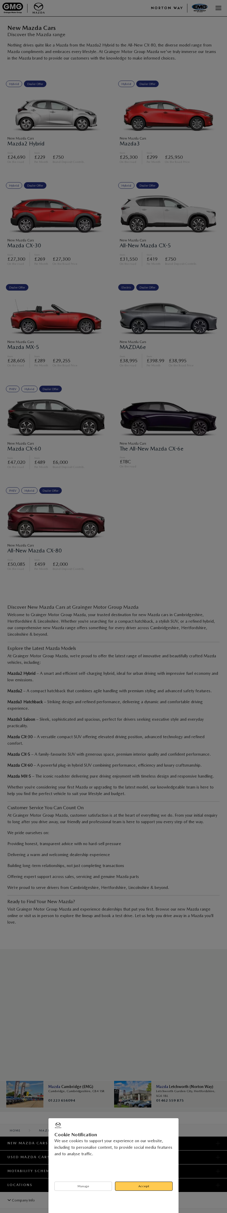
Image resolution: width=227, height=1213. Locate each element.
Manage (83, 1186)
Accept (143, 1186)
